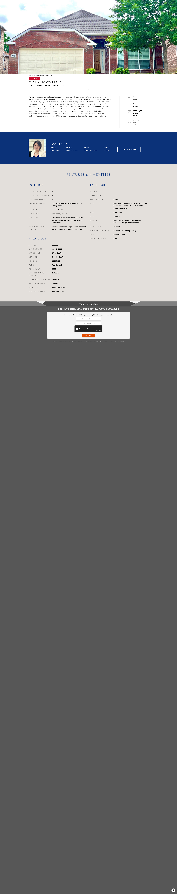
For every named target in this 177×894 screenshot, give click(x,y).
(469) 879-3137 (72, 150)
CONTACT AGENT (129, 149)
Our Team (117, 6)
